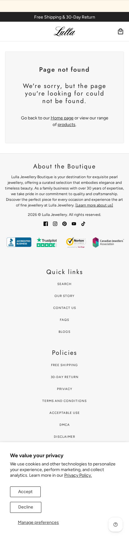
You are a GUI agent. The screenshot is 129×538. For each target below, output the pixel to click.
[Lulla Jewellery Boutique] (64, 31)
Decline (25, 507)
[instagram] (55, 223)
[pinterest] (64, 223)
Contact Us (64, 308)
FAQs (64, 320)
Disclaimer (64, 437)
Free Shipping (64, 365)
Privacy (64, 389)
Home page (62, 118)
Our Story (64, 296)
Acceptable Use (64, 413)
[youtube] (74, 223)
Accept (25, 491)
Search (64, 284)
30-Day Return (65, 377)
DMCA (64, 425)
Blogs (64, 332)
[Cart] (120, 31)
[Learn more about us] (94, 205)
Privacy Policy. (78, 475)
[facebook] (45, 223)
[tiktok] (83, 223)
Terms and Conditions (64, 401)
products (66, 124)
